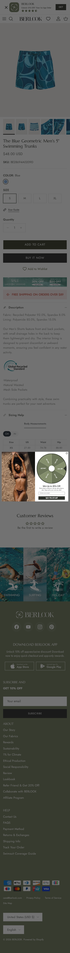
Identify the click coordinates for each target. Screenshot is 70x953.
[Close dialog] (67, 453)
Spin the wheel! (52, 498)
